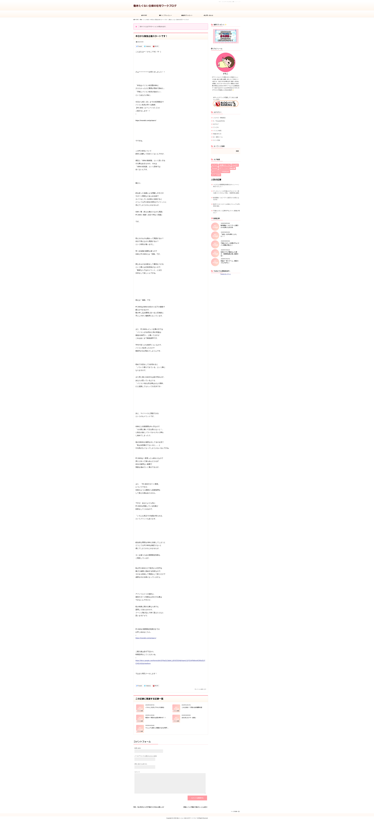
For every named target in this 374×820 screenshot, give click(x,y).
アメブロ (216, 127)
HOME (145, 15)
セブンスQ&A (216, 175)
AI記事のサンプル (224, 165)
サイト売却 (216, 140)
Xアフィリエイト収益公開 (227, 168)
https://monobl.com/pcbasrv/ (145, 638)
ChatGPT (235, 165)
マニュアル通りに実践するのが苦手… (157, 728)
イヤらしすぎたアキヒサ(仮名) (154, 707)
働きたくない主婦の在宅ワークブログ (154, 5)
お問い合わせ (209, 15)
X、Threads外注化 (219, 121)
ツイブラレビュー (166, 15)
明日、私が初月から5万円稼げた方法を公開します (148, 806)
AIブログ (216, 124)
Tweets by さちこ (225, 274)
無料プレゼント (187, 15)
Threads (214, 168)
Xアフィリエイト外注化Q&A (220, 171)
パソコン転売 (199, 689)
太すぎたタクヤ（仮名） (189, 717)
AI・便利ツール (218, 137)
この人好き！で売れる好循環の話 (192, 707)
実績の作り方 (217, 134)
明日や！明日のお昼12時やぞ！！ (155, 717)
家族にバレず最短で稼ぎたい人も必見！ (195, 806)
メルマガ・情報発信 (219, 117)
